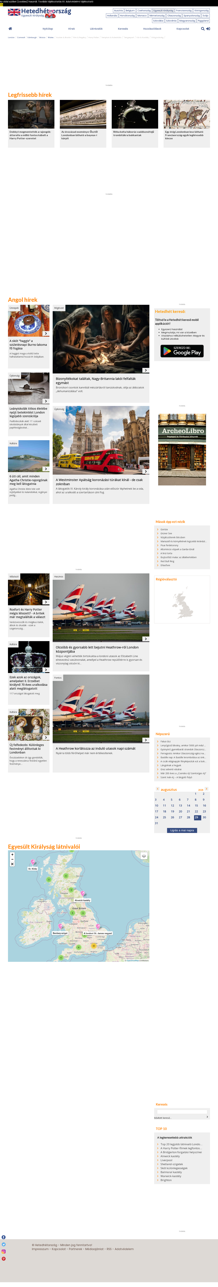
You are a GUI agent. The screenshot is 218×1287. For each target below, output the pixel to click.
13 (180, 805)
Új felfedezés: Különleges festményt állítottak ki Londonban (27, 748)
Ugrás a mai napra (182, 830)
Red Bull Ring (167, 561)
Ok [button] (1, 4)
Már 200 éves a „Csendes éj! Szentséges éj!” (183, 773)
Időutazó (14, 576)
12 (172, 805)
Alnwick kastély (170, 1156)
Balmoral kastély (171, 1172)
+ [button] (12, 855)
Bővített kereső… (163, 1117)
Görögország (201, 10)
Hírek (71, 29)
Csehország (144, 10)
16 (204, 805)
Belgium (130, 10)
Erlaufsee (165, 565)
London (11, 37)
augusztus (169, 789)
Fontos (58, 677)
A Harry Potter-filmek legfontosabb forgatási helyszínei (182, 1148)
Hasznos (58, 576)
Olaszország (174, 15)
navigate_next (46, 333)
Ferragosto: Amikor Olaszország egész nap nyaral (186, 753)
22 (196, 811)
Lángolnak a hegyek (171, 765)
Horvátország (127, 15)
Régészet (59, 307)
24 (156, 817)
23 (204, 811)
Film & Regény (79, 37)
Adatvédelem (124, 1249)
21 (188, 811)
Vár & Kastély (142, 37)
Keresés (123, 29)
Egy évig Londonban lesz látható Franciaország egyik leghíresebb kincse (184, 135)
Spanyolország (192, 15)
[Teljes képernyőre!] (12, 864)
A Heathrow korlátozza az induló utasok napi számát (95, 748)
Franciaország (184, 10)
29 (196, 817)
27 (180, 817)
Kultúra (13, 443)
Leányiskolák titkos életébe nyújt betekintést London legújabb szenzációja (28, 412)
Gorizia (164, 529)
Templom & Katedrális (111, 37)
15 (196, 805)
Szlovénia (171, 20)
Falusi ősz (166, 741)
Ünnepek (14, 307)
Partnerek (75, 1249)
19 (172, 811)
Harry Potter (93, 37)
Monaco (142, 15)
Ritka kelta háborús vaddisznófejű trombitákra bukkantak (133, 133)
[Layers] (143, 855)
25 (164, 817)
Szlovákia (158, 20)
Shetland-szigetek (172, 1164)
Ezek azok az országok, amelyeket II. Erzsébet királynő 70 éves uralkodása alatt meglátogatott (28, 682)
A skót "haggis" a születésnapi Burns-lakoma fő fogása (28, 344)
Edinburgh (32, 37)
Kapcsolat (183, 29)
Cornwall (21, 37)
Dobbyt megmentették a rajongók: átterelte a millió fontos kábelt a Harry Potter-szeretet (30, 135)
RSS (109, 1249)
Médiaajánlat (94, 1249)
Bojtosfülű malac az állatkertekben (179, 557)
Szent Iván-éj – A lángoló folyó (176, 777)
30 (204, 817)
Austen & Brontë (63, 37)
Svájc (206, 15)
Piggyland (203, 20)
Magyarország (187, 20)
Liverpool (166, 1160)
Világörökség (157, 37)
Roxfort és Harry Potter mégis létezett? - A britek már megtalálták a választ (27, 613)
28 (188, 817)
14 (188, 805)
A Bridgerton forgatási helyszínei (181, 1152)
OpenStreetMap (133, 960)
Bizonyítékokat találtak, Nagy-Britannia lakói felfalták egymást (96, 381)
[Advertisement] (109, 63)
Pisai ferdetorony (169, 545)
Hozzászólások (152, 29)
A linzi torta (166, 553)
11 (164, 805)
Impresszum (40, 1249)
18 (164, 811)
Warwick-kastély (171, 1176)
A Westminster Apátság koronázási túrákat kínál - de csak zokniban (99, 482)
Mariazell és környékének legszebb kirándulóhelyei (186, 541)
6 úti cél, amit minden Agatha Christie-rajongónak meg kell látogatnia (28, 480)
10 (156, 805)
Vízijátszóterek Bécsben (173, 537)
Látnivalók (96, 29)
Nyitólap (48, 29)
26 (172, 817)
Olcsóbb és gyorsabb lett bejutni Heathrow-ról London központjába (97, 649)
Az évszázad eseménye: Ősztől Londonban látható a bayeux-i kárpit (79, 135)
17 (156, 811)
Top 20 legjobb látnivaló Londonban (182, 1144)
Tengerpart (129, 37)
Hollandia (112, 15)
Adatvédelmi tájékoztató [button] (79, 1)
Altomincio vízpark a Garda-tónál (177, 549)
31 (156, 823)
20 (180, 811)
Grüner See (166, 533)
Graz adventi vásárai (171, 769)
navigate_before (158, 789)
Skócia (42, 37)
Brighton (166, 1180)
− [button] (12, 859)
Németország (157, 15)
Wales (51, 37)
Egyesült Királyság (163, 10)
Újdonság (14, 375)
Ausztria (118, 10)
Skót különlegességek (174, 1168)
